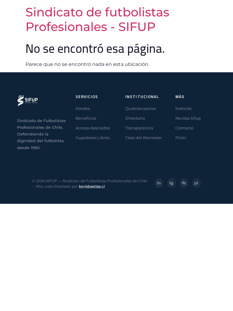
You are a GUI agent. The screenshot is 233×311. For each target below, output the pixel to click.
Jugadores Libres (93, 137)
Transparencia (139, 127)
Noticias (183, 108)
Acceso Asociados (93, 127)
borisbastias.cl (92, 186)
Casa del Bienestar (143, 137)
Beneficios (86, 118)
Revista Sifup (188, 118)
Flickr (180, 137)
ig (171, 182)
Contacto (184, 127)
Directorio (135, 118)
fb (184, 182)
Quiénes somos (140, 108)
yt (196, 182)
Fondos (83, 108)
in (159, 182)
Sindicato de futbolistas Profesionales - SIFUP (97, 19)
